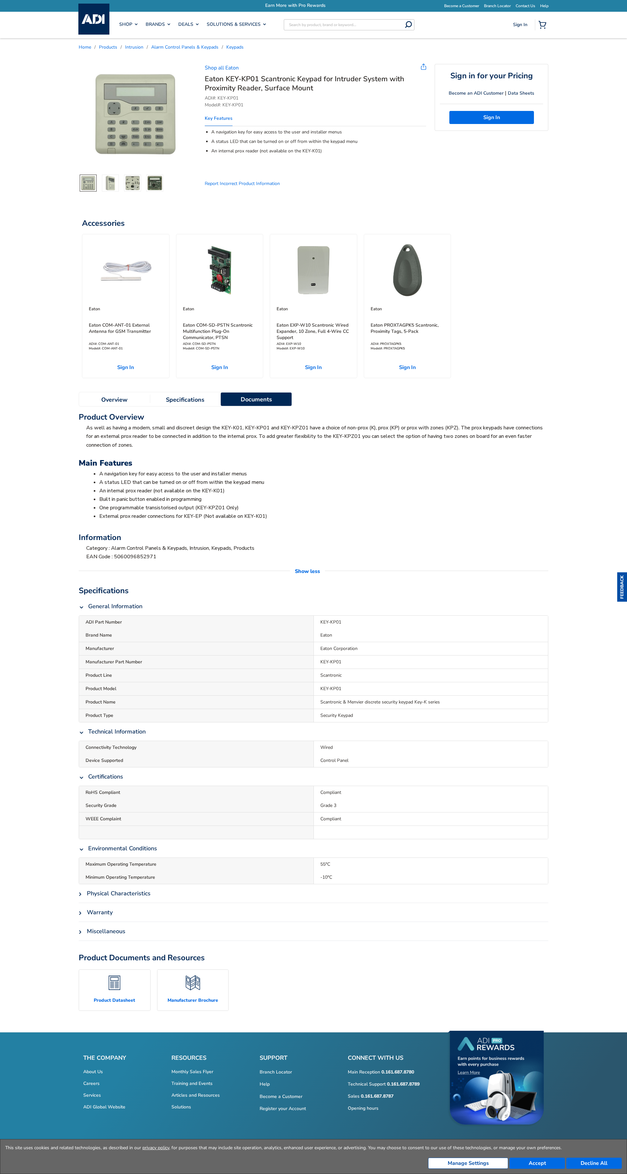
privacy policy (155, 1148)
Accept (537, 1163)
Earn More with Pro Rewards (314, 5)
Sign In (521, 47)
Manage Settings (468, 1163)
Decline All (594, 1163)
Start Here (521, 69)
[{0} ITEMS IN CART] (544, 25)
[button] (622, 587)
